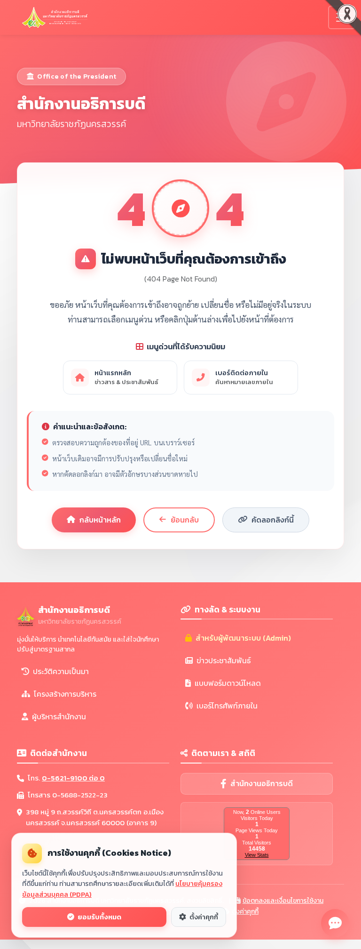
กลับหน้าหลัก (100, 520)
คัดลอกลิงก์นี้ (272, 520)
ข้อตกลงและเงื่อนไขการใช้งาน (283, 901)
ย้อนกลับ (185, 520)
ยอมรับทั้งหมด (98, 917)
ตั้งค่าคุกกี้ (245, 912)
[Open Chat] (335, 923)
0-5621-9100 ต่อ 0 (73, 777)
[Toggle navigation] (341, 17)
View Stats (257, 855)
